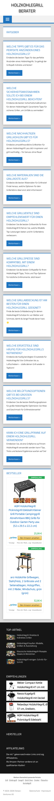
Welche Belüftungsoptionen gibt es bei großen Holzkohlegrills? (25, 394)
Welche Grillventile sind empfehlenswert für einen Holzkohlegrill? (24, 217)
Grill (6, 780)
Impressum (46, 790)
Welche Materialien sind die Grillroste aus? (25, 177)
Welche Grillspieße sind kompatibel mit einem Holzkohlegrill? (23, 262)
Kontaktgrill (27, 783)
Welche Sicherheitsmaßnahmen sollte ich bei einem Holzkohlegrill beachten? (24, 93)
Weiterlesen (13, 72)
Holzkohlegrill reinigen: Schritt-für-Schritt (32, 661)
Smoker (37, 780)
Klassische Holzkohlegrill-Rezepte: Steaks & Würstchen (32, 652)
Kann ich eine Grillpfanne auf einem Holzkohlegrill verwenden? (26, 436)
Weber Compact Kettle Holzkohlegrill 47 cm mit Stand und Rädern (31, 687)
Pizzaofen (44, 780)
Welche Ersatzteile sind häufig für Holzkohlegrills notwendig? (25, 349)
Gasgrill (21, 780)
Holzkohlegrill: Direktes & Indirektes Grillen (28, 636)
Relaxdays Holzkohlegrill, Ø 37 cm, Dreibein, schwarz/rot (32, 709)
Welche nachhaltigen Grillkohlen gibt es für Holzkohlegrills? (22, 137)
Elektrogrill (13, 780)
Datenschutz (34, 790)
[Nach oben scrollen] (49, 796)
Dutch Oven (29, 780)
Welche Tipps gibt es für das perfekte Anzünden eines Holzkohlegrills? (25, 50)
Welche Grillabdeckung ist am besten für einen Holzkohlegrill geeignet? (26, 304)
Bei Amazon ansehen (29, 538)
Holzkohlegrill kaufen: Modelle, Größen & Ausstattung (30, 644)
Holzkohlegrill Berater (27, 8)
